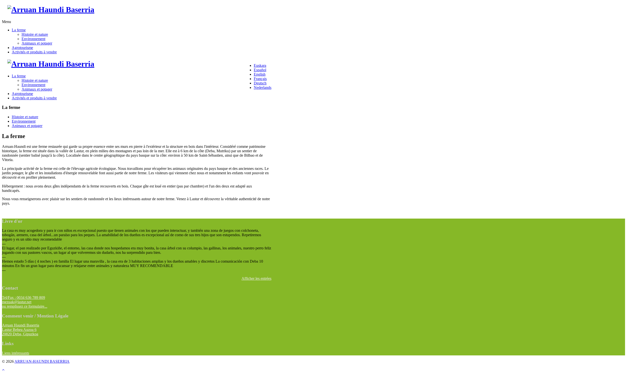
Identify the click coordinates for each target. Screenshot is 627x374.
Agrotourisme (22, 48)
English (259, 74)
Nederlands (262, 87)
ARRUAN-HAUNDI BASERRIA (42, 361)
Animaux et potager (37, 43)
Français (260, 79)
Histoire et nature (35, 34)
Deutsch (260, 83)
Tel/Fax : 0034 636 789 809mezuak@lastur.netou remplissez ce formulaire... (24, 301)
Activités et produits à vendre (34, 52)
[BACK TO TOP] (3, 370)
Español (260, 70)
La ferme (19, 30)
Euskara (260, 65)
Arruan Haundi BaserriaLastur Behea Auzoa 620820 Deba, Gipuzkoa (20, 329)
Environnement (33, 39)
